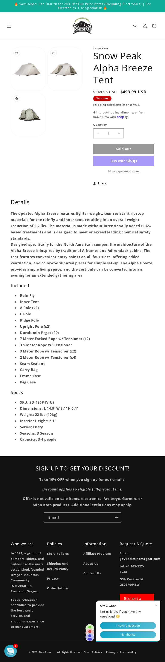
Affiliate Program (97, 554)
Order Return (57, 588)
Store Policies (58, 554)
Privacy (53, 578)
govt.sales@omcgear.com (140, 559)
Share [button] (102, 183)
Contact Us (92, 573)
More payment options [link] (123, 171)
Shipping (99, 104)
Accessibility (128, 652)
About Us (90, 563)
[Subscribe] (116, 517)
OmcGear (45, 652)
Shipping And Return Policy (58, 566)
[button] (9, 26)
